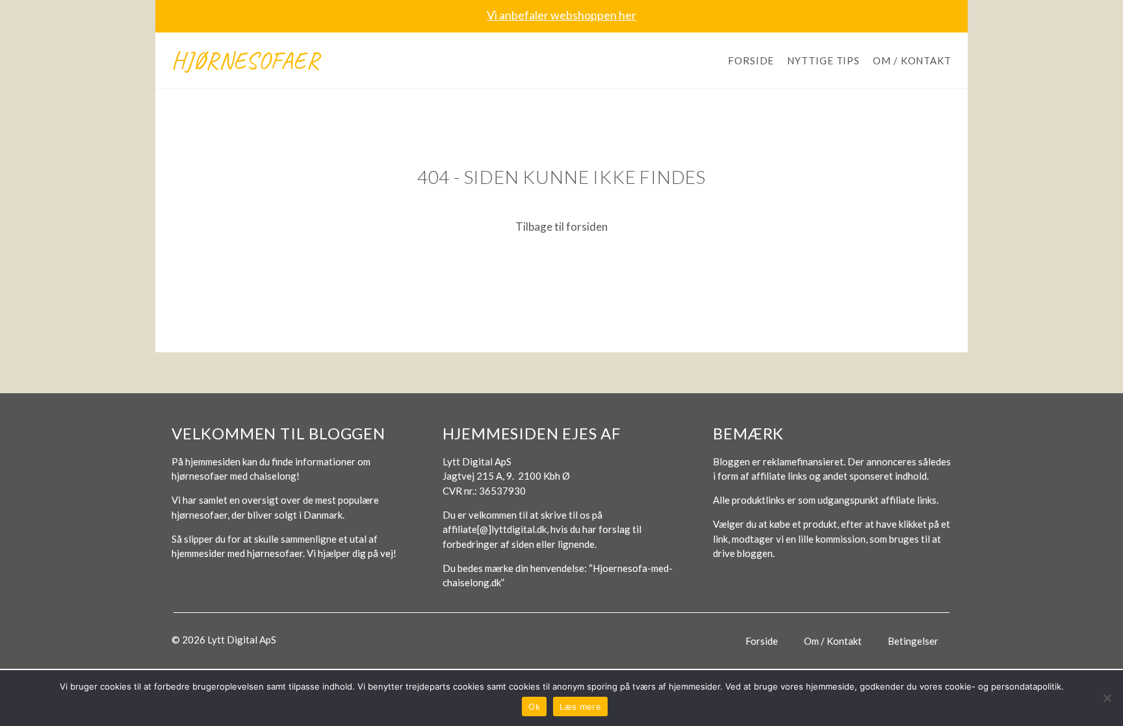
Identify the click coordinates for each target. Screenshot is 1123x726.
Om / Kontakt (912, 60)
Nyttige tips (823, 60)
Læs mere (580, 706)
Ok (534, 706)
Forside (751, 60)
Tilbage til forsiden (561, 226)
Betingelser (913, 641)
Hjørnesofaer (246, 60)
